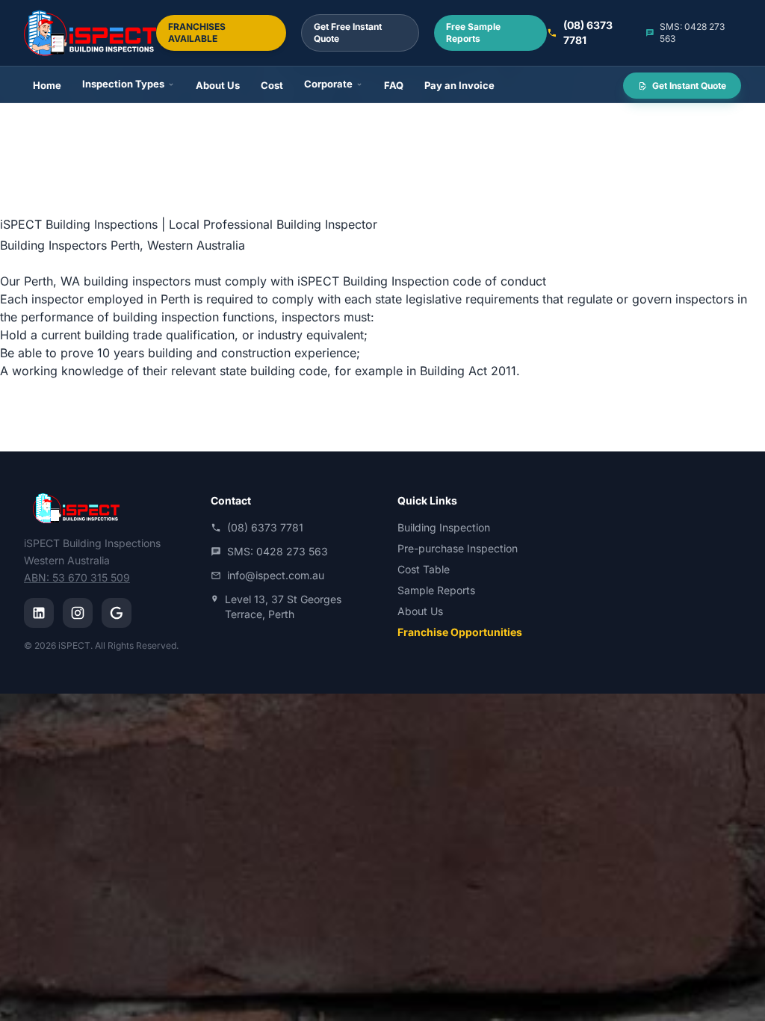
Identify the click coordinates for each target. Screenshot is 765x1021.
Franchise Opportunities (459, 632)
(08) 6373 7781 (588, 32)
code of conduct (499, 281)
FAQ (393, 85)
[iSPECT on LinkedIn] (39, 613)
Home (47, 85)
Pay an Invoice (459, 85)
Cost (272, 85)
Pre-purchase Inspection (457, 548)
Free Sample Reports (473, 32)
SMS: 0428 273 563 (692, 32)
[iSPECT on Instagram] (78, 613)
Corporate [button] (328, 84)
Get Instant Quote (688, 85)
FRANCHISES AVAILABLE (197, 32)
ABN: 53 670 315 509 (77, 577)
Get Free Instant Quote (348, 32)
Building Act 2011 (468, 370)
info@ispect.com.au (275, 575)
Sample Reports (436, 590)
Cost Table (423, 569)
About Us (218, 85)
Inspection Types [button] (123, 84)
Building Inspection (443, 527)
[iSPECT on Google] (116, 613)
